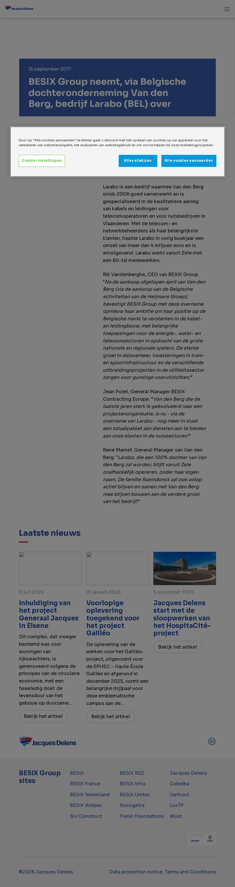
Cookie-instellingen (42, 161)
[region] (117, 151)
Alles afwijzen (138, 161)
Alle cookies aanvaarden (188, 161)
